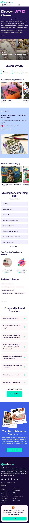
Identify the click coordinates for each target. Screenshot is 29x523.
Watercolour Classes (7, 284)
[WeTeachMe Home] (14, 464)
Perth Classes (4, 498)
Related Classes (16, 500)
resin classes (20, 287)
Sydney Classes (5, 491)
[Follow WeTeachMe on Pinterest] (8, 479)
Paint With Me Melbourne (22, 269)
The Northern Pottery (7, 269)
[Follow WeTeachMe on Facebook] (2, 479)
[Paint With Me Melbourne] (21, 262)
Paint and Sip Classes (7, 293)
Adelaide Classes (5, 496)
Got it (14, 518)
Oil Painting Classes (20, 293)
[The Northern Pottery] (7, 262)
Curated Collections (18, 496)
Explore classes (14, 450)
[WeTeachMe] (14, 2)
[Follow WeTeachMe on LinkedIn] (14, 479)
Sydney (16, 72)
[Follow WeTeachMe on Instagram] (11, 479)
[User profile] (19, 5)
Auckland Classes (17, 488)
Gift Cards (15, 498)
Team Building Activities (8, 287)
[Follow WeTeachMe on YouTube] (18, 479)
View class (6, 130)
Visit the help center (14, 394)
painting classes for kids (8, 290)
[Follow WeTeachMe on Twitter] (5, 479)
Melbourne (6, 72)
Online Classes (16, 490)
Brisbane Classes (5, 494)
